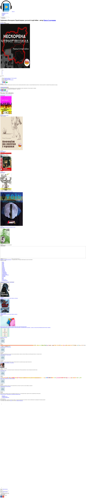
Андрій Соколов (10, 79)
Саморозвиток (4, 272)
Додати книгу (4, 279)
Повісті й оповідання (5, 274)
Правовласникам (4, 396)
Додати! (2, 258)
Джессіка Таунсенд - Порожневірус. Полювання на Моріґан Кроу (10, 394)
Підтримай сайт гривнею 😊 (4, 87)
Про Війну (3, 276)
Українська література (7, 78)
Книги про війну (14, 78)
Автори (3, 14)
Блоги (3, 15)
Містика (3, 268)
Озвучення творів (5, 280)
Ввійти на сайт (3, 494)
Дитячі (3, 266)
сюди (11, 400)
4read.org (13, 11)
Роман (3, 263)
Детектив (3, 270)
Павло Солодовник (50, 20)
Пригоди (3, 269)
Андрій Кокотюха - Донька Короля (5, 354)
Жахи (3, 264)
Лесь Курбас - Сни (3, 370)
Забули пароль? (5, 491)
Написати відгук (3, 245)
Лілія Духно (6, 79)
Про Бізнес (3, 275)
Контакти (3, 395)
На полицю (2, 23)
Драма (3, 265)
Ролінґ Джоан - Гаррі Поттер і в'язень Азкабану (7, 378)
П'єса (3, 277)
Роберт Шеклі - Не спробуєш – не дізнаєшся (7, 362)
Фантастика (4, 271)
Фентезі (3, 267)
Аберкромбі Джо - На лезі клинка (5, 386)
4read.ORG (2, 259)
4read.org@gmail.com (19, 400)
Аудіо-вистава (4, 273)
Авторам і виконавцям (5, 397)
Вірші (3, 262)
